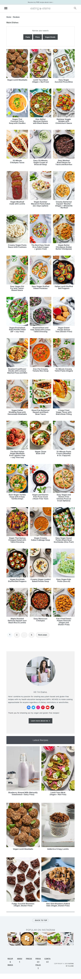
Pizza (37, 37)
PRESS (29, 959)
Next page (42, 635)
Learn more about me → (40, 721)
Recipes (16, 17)
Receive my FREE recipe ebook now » (40, 2)
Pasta (28, 37)
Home (8, 17)
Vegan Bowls (50, 37)
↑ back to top (40, 920)
